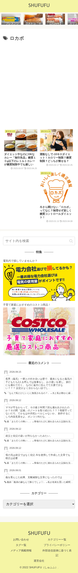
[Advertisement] (39, 84)
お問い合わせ (21, 539)
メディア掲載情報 (21, 550)
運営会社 (39, 560)
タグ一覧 (21, 544)
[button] (71, 241)
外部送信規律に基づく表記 (57, 553)
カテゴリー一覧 (57, 539)
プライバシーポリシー (57, 544)
